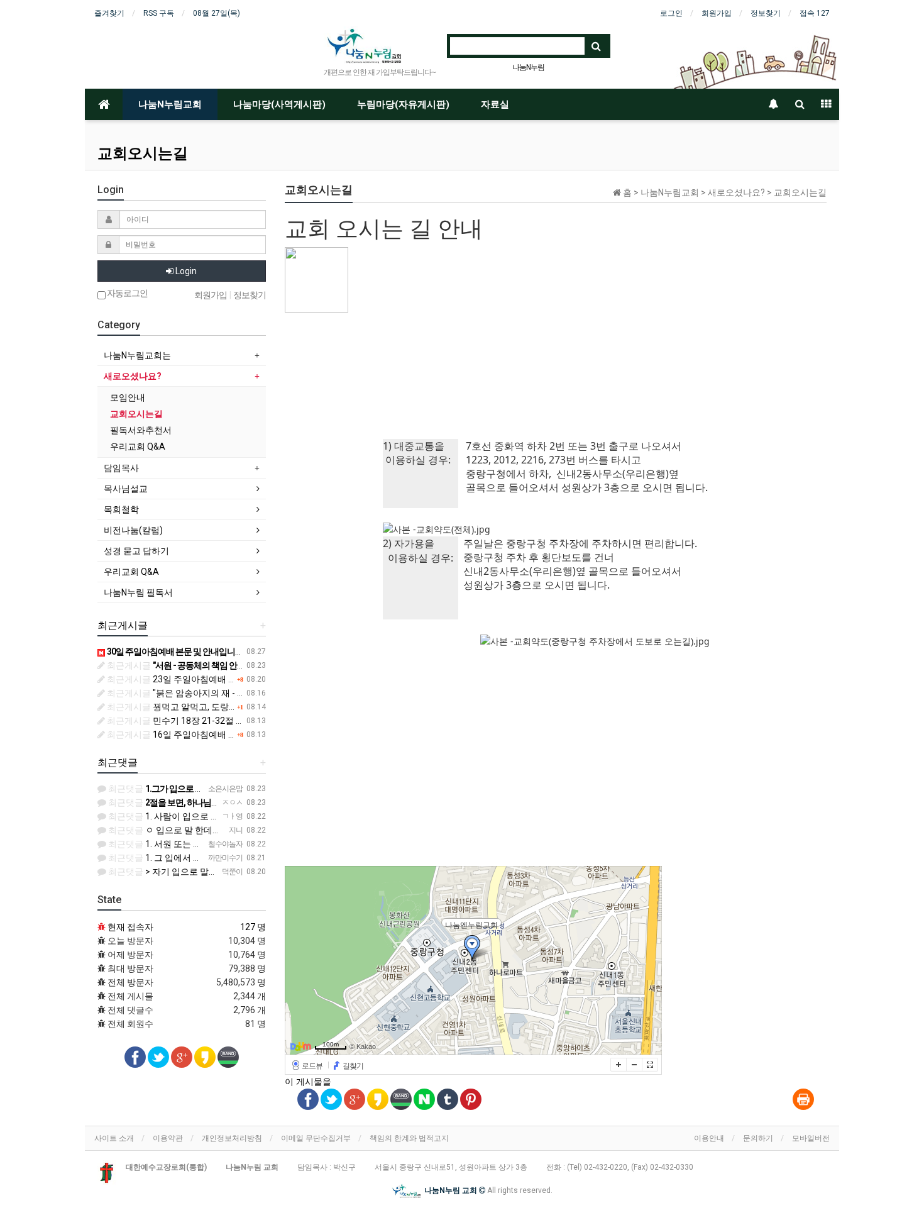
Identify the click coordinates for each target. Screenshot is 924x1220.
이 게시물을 (308, 1081)
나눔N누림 (528, 67)
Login (185, 271)
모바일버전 (811, 1138)
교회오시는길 (136, 414)
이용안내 (709, 1138)
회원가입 (716, 13)
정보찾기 (766, 13)
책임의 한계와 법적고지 (409, 1138)
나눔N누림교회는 (137, 355)
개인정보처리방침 (232, 1138)
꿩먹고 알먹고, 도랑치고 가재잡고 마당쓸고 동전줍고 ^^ (236, 707)
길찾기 (353, 1066)
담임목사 (121, 468)
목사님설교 (126, 489)
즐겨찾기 (109, 13)
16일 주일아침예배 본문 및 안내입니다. (204, 734)
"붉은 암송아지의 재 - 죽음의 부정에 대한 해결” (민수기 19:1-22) (252, 693)
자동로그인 (127, 293)
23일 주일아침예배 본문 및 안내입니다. (204, 679)
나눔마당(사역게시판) (279, 104)
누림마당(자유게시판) (403, 104)
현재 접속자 (130, 927)
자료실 (495, 104)
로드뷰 (312, 1066)
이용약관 (168, 1138)
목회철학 (121, 509)
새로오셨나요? (133, 376)
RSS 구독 (158, 13)
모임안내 (127, 397)
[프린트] (803, 1100)
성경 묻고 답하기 (136, 551)
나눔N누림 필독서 (138, 592)
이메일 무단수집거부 (316, 1138)
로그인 (671, 13)
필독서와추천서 (141, 430)
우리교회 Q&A (137, 446)
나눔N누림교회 (170, 104)
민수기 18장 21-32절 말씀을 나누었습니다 (211, 721)
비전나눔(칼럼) (133, 530)
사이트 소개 (114, 1138)
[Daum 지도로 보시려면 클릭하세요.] (301, 1046)
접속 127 (815, 13)
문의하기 (758, 1138)
